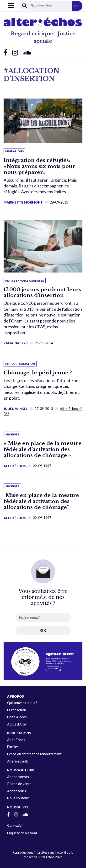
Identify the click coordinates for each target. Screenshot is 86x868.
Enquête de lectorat (22, 833)
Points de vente (19, 784)
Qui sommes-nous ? (22, 703)
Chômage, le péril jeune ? (38, 373)
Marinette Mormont (23, 202)
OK (76, 6)
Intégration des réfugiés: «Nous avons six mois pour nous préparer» (39, 166)
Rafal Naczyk (16, 343)
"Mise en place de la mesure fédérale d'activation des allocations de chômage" (41, 501)
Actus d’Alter (17, 724)
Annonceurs (16, 791)
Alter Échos (15, 466)
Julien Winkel (15, 409)
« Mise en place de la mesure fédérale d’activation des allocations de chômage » (42, 449)
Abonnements (18, 777)
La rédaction (16, 710)
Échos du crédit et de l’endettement (34, 754)
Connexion (15, 825)
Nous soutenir (18, 798)
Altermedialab (17, 761)
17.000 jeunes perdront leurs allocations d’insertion (42, 292)
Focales (13, 747)
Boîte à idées (17, 717)
